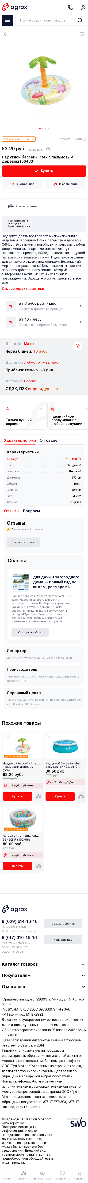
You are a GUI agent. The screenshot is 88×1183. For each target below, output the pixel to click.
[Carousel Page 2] (42, 128)
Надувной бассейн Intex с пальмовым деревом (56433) (21, 767)
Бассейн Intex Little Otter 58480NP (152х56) (21, 838)
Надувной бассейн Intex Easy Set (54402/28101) (63, 765)
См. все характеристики (23, 288)
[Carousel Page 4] (48, 128)
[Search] (80, 20)
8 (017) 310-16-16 (19, 937)
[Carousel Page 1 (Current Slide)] (40, 128)
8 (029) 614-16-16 (20, 921)
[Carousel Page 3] (45, 128)
